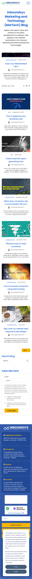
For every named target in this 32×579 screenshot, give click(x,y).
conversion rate (9, 197)
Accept (16, 567)
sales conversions (11, 60)
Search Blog (8, 356)
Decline (16, 571)
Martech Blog (16, 525)
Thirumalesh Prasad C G (17, 70)
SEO (9, 112)
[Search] (28, 518)
